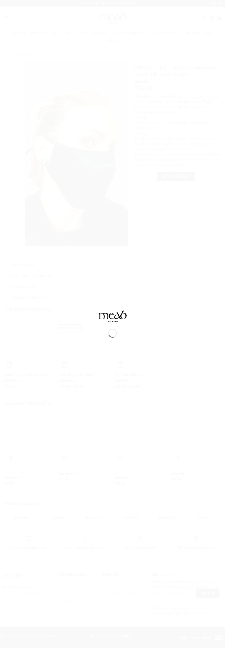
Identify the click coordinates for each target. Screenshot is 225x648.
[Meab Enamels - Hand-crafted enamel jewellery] (112, 319)
